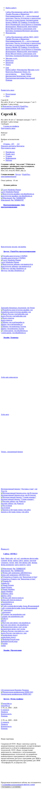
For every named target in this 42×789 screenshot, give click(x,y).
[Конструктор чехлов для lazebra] (21, 228)
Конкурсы (10, 60)
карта (28, 565)
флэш (10, 560)
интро (11, 563)
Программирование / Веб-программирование (13, 206)
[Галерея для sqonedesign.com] (21, 614)
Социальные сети (29, 29)
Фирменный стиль (18, 24)
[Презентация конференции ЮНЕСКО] (21, 692)
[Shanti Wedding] (21, 589)
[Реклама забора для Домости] (21, 501)
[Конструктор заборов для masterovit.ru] (21, 264)
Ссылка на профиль (11, 126)
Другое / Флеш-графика (13, 699)
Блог (23, 74)
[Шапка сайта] (21, 594)
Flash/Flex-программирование (15, 175)
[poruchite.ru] (21, 704)
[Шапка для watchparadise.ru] (21, 322)
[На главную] (3, 4)
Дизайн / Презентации (12, 650)
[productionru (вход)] (21, 635)
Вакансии (9, 62)
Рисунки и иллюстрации (16, 20)
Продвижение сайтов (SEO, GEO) (24, 12)
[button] (6, 10)
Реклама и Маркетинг (20, 14)
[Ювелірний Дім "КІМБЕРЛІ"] (21, 198)
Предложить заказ (8, 128)
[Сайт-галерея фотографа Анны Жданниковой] (21, 606)
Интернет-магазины (30, 31)
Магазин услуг (12, 58)
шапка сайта (18, 560)
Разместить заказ (7, 90)
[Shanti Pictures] (21, 585)
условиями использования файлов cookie (18, 785)
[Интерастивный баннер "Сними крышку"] (21, 497)
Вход (8, 96)
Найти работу (11, 8)
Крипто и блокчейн (33, 24)
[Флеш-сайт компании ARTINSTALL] (21, 573)
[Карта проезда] (21, 318)
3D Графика (23, 22)
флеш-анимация (7, 565)
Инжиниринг (11, 27)
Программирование (14, 16)
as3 (15, 558)
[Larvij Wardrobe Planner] (21, 190)
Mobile (15, 22)
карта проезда (20, 565)
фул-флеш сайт (25, 563)
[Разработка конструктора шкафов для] (21, 310)
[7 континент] (21, 610)
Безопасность (6, 714)
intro (16, 563)
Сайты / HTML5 (10, 554)
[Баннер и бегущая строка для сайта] (21, 510)
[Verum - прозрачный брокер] (21, 433)
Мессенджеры (16, 29)
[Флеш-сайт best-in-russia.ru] (21, 598)
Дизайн (9, 14)
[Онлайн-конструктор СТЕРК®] (21, 256)
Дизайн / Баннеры (10, 338)
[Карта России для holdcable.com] (21, 314)
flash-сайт (9, 558)
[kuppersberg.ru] (21, 602)
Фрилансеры (11, 33)
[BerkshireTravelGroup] (21, 639)
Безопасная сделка (23, 76)
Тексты (17, 18)
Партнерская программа (15, 78)
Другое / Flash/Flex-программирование (19, 251)
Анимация (17, 31)
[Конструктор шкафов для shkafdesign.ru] (21, 194)
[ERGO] (21, 619)
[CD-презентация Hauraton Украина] (21, 671)
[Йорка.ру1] (21, 530)
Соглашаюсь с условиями (11, 787)
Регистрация (11, 94)
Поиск (8, 65)
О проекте (5, 710)
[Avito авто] (21, 395)
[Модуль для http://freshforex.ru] (21, 268)
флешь (34, 563)
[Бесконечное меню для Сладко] (21, 627)
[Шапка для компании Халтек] (21, 326)
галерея (4, 560)
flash (2, 558)
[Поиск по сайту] (7, 86)
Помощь (9, 80)
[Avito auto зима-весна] (21, 358)
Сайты (8, 12)
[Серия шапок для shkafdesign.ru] (21, 331)
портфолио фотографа (29, 558)
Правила (4, 712)
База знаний (30, 78)
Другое (18, 174)
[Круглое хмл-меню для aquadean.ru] (21, 623)
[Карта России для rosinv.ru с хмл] (21, 631)
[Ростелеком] (21, 506)
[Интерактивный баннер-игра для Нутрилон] (21, 493)
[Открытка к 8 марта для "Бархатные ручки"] (21, 577)
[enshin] (21, 644)
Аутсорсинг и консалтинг (30, 18)
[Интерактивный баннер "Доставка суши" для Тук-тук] (21, 470)
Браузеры (9, 31)
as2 (18, 558)
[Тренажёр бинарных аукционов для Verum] (21, 289)
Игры (8, 29)
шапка (26, 560)
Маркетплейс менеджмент (27, 27)
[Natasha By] (21, 581)
